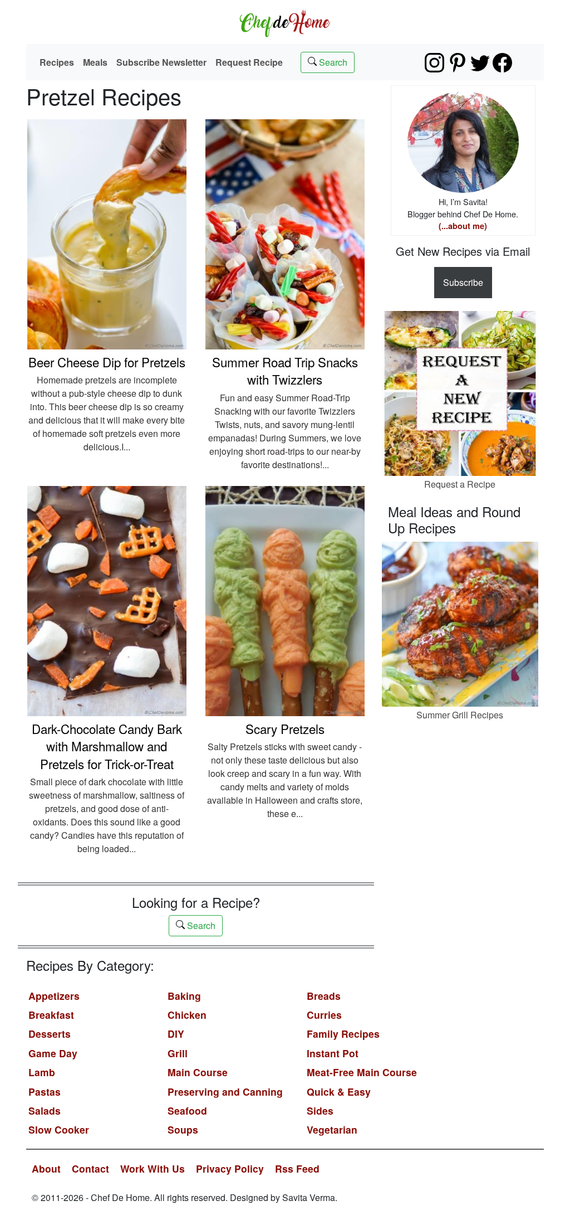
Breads (324, 996)
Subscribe (463, 282)
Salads (44, 1110)
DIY (176, 1034)
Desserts (49, 1034)
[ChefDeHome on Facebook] (502, 62)
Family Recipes (343, 1034)
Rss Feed (297, 1168)
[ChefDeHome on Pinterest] (457, 62)
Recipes (57, 62)
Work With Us (152, 1168)
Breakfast (51, 1015)
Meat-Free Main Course (362, 1072)
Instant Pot (332, 1053)
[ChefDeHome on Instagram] (434, 62)
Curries (324, 1015)
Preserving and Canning (225, 1091)
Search (332, 62)
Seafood (187, 1110)
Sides (320, 1110)
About (46, 1168)
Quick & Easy (339, 1091)
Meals (95, 62)
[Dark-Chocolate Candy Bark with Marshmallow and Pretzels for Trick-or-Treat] (106, 600)
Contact (90, 1168)
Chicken (187, 1015)
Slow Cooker (58, 1129)
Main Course (198, 1072)
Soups (183, 1129)
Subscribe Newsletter (161, 62)
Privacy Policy (230, 1168)
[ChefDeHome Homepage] (285, 22)
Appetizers (54, 996)
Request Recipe (249, 62)
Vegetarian (332, 1129)
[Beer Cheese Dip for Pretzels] (106, 233)
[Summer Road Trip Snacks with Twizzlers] (285, 233)
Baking (184, 996)
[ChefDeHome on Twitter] (480, 62)
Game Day (52, 1053)
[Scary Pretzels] (285, 600)
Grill (178, 1053)
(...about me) (463, 225)
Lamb (41, 1072)
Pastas (44, 1091)
